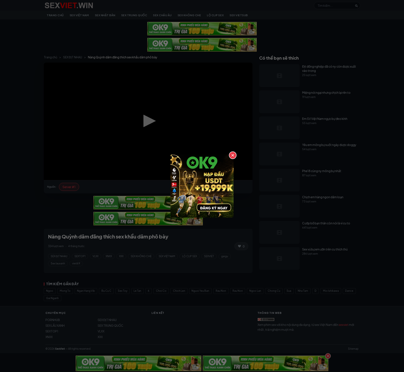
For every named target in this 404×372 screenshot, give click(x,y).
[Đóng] (233, 155)
